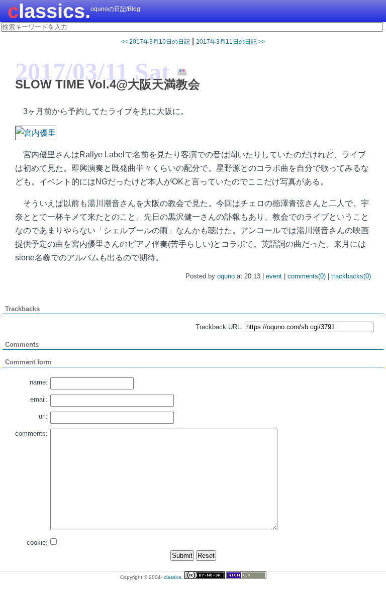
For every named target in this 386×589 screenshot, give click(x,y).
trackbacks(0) (351, 276)
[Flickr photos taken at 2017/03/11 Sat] (178, 71)
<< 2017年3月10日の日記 (155, 41)
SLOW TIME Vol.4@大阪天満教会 (107, 84)
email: (39, 399)
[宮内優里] (35, 133)
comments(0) (306, 276)
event (274, 276)
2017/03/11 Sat (92, 72)
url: (43, 416)
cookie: (37, 542)
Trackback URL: (219, 327)
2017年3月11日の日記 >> (230, 41)
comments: (31, 433)
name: (39, 382)
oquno (226, 276)
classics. (49, 11)
